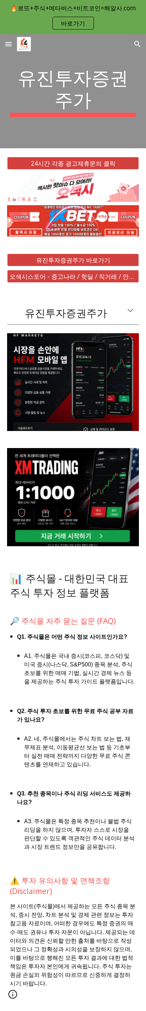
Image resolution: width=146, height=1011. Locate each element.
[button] (8, 44)
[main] (73, 91)
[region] (73, 17)
